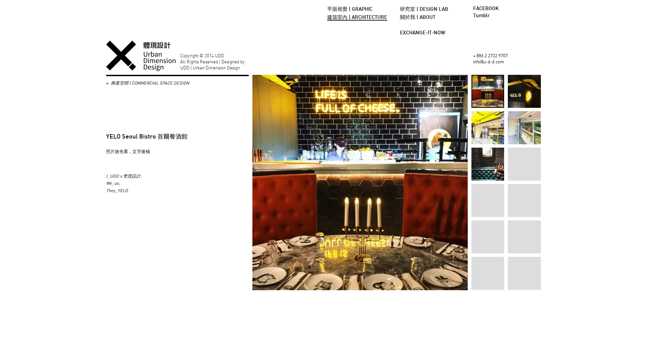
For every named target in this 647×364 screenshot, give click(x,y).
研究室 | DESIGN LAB (424, 9)
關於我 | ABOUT (417, 17)
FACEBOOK (486, 8)
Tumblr (481, 15)
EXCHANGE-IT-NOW (422, 33)
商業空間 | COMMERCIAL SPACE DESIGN (150, 83)
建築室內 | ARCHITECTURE (357, 17)
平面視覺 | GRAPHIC (349, 9)
